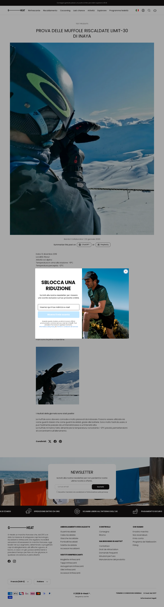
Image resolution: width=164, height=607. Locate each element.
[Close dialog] (126, 271)
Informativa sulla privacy (47, 326)
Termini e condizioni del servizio (67, 326)
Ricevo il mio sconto (58, 314)
